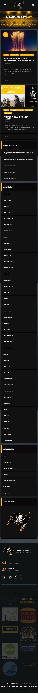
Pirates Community (9, 480)
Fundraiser (7, 462)
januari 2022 (7, 323)
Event (5, 456)
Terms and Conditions (22, 689)
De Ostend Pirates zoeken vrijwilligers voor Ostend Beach (18, 59)
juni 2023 (6, 274)
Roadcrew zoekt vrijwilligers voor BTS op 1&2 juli (18, 159)
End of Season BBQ (9, 172)
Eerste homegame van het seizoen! (15, 118)
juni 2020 (6, 421)
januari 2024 (7, 255)
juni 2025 (6, 206)
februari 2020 (7, 440)
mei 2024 (6, 243)
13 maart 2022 (7, 63)
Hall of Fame (23, 686)
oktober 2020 (7, 397)
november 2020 (8, 391)
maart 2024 (7, 249)
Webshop (4, 689)
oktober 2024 (7, 224)
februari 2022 (7, 317)
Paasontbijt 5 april (9, 166)
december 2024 (8, 218)
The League (6, 486)
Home (3, 686)
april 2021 (6, 366)
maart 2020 (7, 434)
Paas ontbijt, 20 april (9, 178)
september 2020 (8, 403)
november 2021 (8, 335)
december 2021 (8, 329)
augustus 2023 (8, 268)
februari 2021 (7, 378)
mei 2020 (6, 428)
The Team (6, 493)
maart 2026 (7, 200)
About (11, 689)
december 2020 (8, 385)
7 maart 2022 (7, 121)
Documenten (33, 686)
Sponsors (15, 686)
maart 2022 (7, 311)
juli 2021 (6, 354)
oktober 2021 (7, 341)
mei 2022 (6, 304)
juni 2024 (6, 237)
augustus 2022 (8, 286)
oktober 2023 (7, 261)
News (8, 686)
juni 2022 (6, 298)
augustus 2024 (8, 231)
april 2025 (6, 212)
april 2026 (6, 194)
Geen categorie (8, 468)
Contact (34, 689)
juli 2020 (6, 415)
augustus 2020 (8, 409)
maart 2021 (6, 372)
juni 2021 (6, 360)
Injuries (5, 474)
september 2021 (8, 348)
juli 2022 (6, 292)
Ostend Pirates (11, 683)
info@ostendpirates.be (14, 563)
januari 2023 (7, 280)
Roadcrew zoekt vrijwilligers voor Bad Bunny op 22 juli (18, 152)
